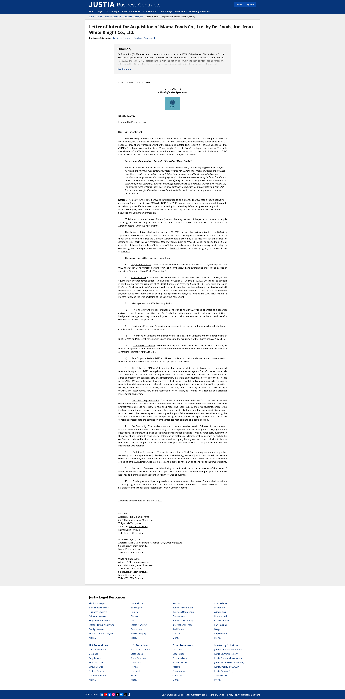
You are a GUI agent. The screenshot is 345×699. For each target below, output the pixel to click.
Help (204, 695)
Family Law (136, 629)
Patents (176, 666)
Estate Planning (139, 624)
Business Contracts (113, 17)
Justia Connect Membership (228, 649)
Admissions (220, 611)
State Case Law (138, 658)
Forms (99, 17)
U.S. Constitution (97, 649)
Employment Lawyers (100, 620)
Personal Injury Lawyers (101, 633)
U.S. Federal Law (98, 645)
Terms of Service (216, 695)
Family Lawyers (96, 629)
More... (92, 637)
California (136, 662)
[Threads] (117, 694)
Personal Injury (138, 633)
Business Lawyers (98, 611)
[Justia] (102, 4)
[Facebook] (109, 694)
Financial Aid (220, 616)
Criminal (135, 611)
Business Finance (122, 38)
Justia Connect (169, 695)
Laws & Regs (165, 11)
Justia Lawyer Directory (226, 653)
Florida (134, 666)
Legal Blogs (178, 653)
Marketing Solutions (199, 11)
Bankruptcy (136, 607)
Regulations (95, 658)
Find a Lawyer (96, 11)
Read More (123, 69)
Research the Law (131, 11)
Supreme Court (96, 662)
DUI (133, 620)
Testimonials (220, 675)
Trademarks (178, 671)
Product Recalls (180, 662)
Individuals (137, 603)
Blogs (217, 629)
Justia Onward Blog (224, 671)
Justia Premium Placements (228, 658)
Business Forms (180, 658)
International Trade (182, 624)
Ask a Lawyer (113, 11)
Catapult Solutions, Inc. (133, 17)
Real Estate (178, 629)
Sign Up (250, 4)
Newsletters (181, 11)
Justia (91, 17)
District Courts (96, 671)
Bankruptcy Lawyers (99, 607)
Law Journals (220, 624)
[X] (125, 694)
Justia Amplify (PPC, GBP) (226, 666)
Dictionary (219, 607)
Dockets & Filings (97, 675)
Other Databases (182, 645)
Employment (178, 616)
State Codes (137, 653)
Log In (239, 4)
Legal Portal (184, 695)
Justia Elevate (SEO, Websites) (229, 662)
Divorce (134, 616)
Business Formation (182, 607)
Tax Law (176, 633)
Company (196, 695)
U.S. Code (93, 653)
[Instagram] (113, 694)
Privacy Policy (232, 695)
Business (177, 603)
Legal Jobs (177, 649)
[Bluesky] (121, 694)
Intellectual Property (182, 620)
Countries (177, 675)
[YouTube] (105, 694)
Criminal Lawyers (97, 616)
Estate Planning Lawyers (101, 624)
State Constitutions (140, 649)
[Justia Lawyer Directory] (129, 694)
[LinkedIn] (101, 694)
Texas (134, 675)
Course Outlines (222, 620)
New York (136, 671)
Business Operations (183, 611)
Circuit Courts (96, 666)
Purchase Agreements (145, 38)
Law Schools (149, 11)
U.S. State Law (139, 645)
